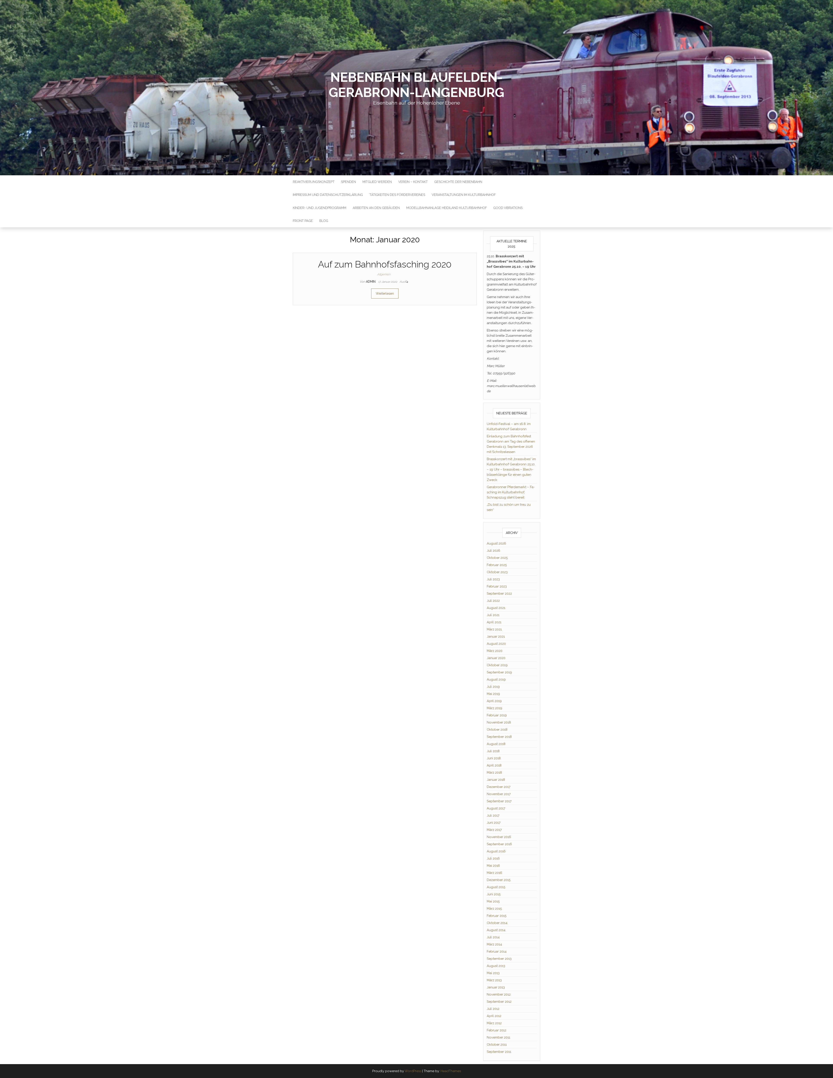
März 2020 (494, 651)
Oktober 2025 (497, 558)
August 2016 (496, 851)
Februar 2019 (497, 715)
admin (371, 281)
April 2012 (494, 1016)
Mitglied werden (377, 182)
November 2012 (499, 994)
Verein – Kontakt (413, 182)
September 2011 (499, 1052)
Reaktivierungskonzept (314, 182)
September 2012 (499, 1002)
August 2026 (496, 543)
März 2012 (494, 1023)
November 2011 (498, 1037)
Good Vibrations (508, 208)
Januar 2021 (496, 636)
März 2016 (494, 873)
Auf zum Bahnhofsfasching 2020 (384, 264)
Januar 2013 (496, 987)
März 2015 (494, 909)
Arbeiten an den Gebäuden (376, 208)
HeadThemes (451, 1071)
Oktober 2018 (497, 730)
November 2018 (499, 722)
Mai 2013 (493, 973)
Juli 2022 (493, 601)
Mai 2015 (493, 901)
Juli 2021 (493, 615)
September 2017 (499, 801)
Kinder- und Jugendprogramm (319, 208)
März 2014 (494, 944)
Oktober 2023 (497, 572)
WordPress (413, 1071)
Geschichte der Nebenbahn (458, 182)
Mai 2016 (493, 866)
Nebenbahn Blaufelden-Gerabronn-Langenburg (416, 85)
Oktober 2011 (497, 1045)
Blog (323, 221)
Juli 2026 (493, 551)
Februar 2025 (497, 565)
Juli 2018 (493, 751)
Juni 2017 (493, 823)
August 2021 (496, 608)
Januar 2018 (496, 780)
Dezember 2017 (498, 787)
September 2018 (499, 737)
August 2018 (496, 744)
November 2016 (499, 837)
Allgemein (383, 274)
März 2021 (494, 629)
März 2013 (494, 980)
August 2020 (496, 644)
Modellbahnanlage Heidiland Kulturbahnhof (446, 208)
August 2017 (496, 808)
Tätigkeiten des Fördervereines (397, 195)
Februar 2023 (497, 586)
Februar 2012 (496, 1030)
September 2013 (499, 959)
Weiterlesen (385, 293)
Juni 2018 (494, 758)
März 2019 (494, 708)
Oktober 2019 (497, 665)
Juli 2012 (493, 1009)
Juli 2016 (493, 858)
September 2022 (499, 594)
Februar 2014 (497, 951)
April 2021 (494, 622)
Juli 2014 (493, 937)
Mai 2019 (493, 694)
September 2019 (499, 672)
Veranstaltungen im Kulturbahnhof (464, 195)
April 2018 (494, 765)
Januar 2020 (496, 658)
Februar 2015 (496, 916)
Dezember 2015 (498, 880)
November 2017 (499, 794)
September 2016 (499, 844)
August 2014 (496, 930)
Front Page (303, 221)
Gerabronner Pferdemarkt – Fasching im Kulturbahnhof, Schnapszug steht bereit (511, 492)
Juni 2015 (493, 894)
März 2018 (494, 772)
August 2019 (496, 679)
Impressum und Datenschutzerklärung (328, 195)
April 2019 (494, 701)
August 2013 (496, 966)
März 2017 (494, 830)
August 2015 (496, 887)
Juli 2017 (493, 815)
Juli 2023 (493, 579)
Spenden (348, 182)
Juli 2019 (493, 687)
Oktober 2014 (497, 923)
